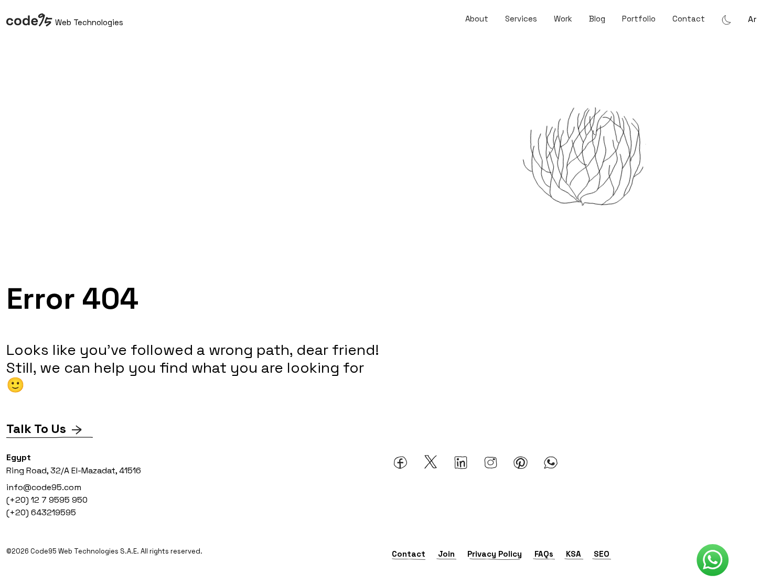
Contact (688, 19)
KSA (573, 554)
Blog (597, 19)
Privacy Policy (494, 554)
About (476, 19)
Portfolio (639, 19)
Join (446, 554)
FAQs (543, 554)
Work (563, 19)
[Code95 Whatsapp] (713, 560)
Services (521, 19)
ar (752, 19)
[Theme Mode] (726, 19)
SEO (601, 554)
